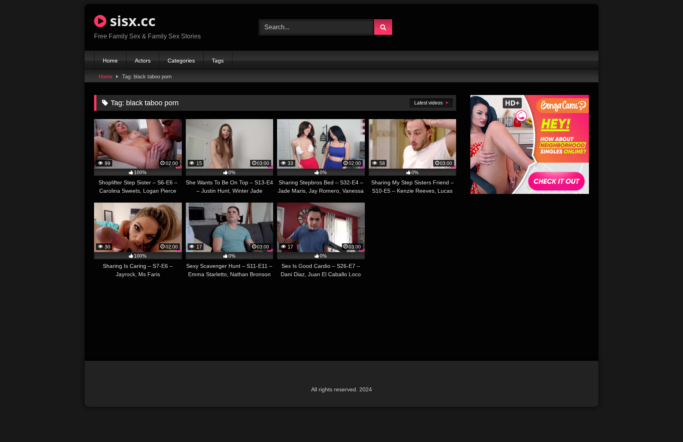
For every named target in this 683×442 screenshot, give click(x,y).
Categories (181, 60)
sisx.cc (131, 20)
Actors (143, 60)
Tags (218, 60)
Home (110, 60)
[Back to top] (658, 418)
